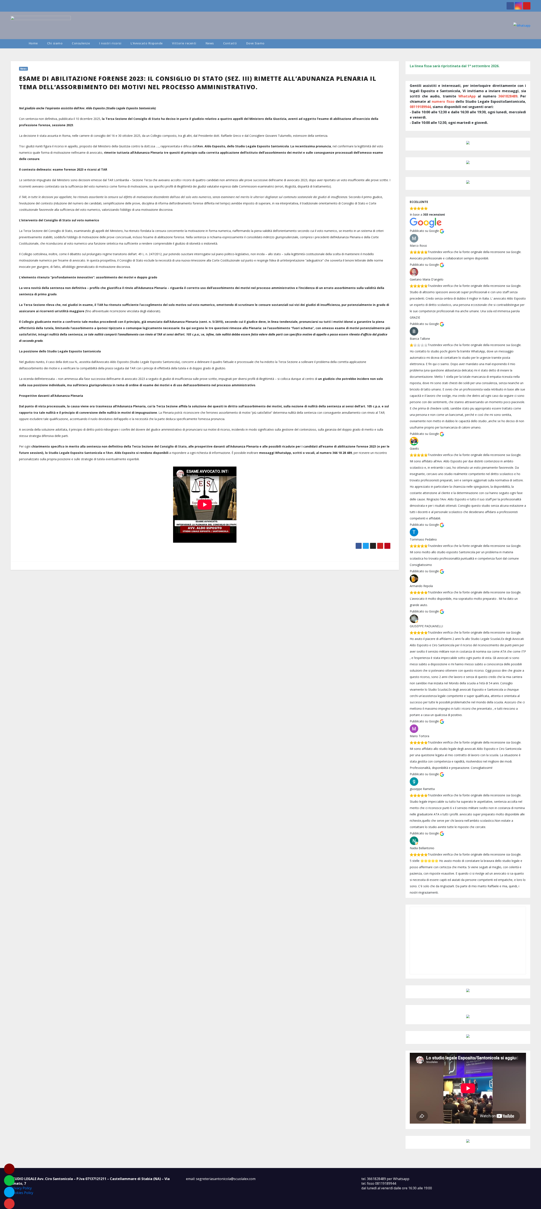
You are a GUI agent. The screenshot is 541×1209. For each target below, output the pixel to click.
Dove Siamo (255, 43)
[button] (529, 44)
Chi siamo (55, 43)
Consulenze (81, 43)
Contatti (230, 43)
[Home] (17, 43)
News (210, 43)
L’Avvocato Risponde (147, 43)
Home (33, 43)
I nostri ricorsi (110, 43)
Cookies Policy (22, 1192)
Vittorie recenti (184, 43)
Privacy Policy (21, 1188)
